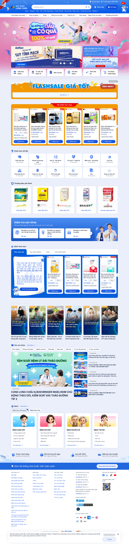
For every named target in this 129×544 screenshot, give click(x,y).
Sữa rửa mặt (67, 11)
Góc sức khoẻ (58, 475)
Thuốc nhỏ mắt (59, 11)
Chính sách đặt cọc (16, 486)
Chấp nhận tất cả (109, 535)
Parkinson (71, 435)
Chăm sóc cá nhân (38, 483)
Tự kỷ (96, 435)
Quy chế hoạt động (16, 483)
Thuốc (34, 480)
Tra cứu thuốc (58, 478)
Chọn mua (21, 141)
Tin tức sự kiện (58, 497)
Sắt (41, 11)
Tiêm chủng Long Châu (39, 492)
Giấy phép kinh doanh (17, 480)
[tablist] (64, 252)
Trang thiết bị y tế (38, 486)
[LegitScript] (84, 509)
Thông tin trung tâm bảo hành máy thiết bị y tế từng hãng (20, 516)
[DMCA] (84, 505)
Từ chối (109, 539)
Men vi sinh (76, 11)
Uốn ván (97, 438)
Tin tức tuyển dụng (59, 494)
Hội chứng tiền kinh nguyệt (49, 433)
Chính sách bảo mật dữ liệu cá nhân (20, 506)
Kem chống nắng (48, 11)
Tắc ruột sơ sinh (100, 441)
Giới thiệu (13, 475)
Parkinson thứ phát (74, 438)
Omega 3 (32, 11)
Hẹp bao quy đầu (19, 438)
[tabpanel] (64, 276)
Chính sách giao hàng (17, 494)
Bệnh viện (57, 489)
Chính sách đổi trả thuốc (18, 492)
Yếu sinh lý (17, 441)
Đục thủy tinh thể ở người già (76, 441)
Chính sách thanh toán (17, 500)
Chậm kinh (44, 438)
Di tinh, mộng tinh (19, 435)
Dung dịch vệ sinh (86, 11)
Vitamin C (95, 11)
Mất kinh (43, 441)
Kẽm (37, 11)
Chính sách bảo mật (17, 497)
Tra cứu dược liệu (59, 483)
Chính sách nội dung (17, 489)
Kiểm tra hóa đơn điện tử (18, 503)
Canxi (26, 11)
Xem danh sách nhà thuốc (107, 466)
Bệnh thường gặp (59, 486)
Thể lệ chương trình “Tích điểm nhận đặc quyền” (18, 520)
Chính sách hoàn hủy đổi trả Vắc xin (19, 511)
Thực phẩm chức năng (39, 475)
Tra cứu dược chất (59, 480)
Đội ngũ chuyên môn (60, 492)
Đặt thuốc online (37, 489)
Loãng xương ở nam (19, 433)
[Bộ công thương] (80, 500)
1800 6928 (114, 1)
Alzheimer (71, 433)
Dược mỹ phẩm (37, 478)
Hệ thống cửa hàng (16, 478)
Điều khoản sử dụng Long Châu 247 (18, 525)
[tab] (16, 133)
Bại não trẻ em (99, 433)
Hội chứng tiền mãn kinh (48, 435)
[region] (64, 32)
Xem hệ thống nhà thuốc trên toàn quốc (34, 466)
